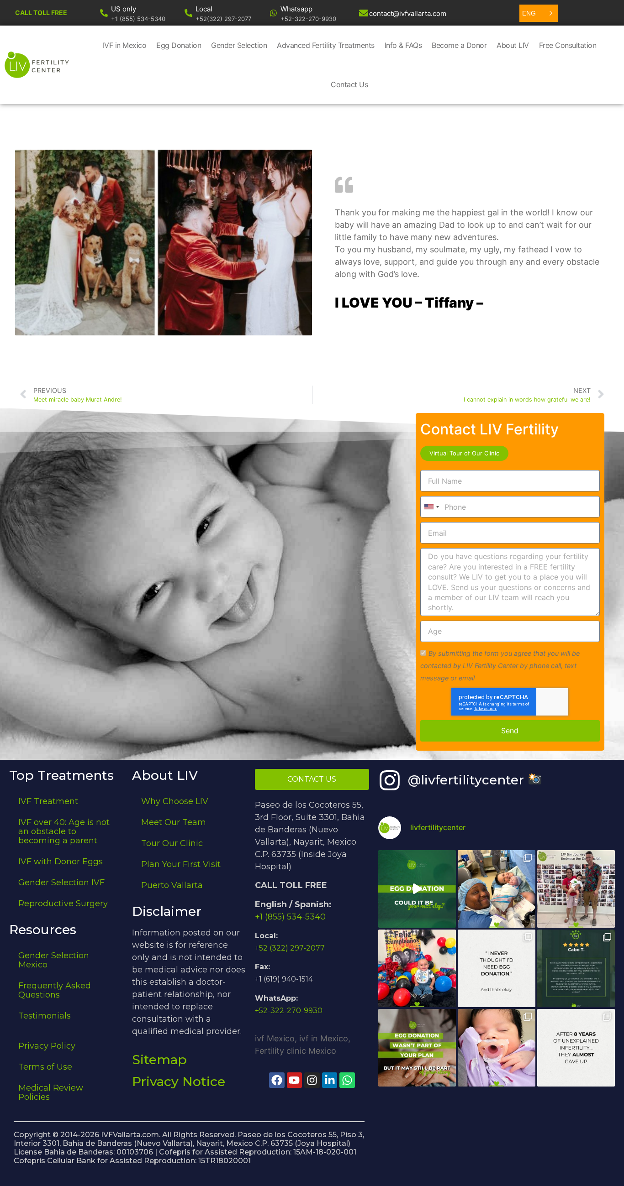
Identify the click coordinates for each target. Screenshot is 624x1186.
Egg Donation (178, 45)
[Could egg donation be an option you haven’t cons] (417, 889)
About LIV (513, 45)
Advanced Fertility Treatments (326, 45)
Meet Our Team (173, 822)
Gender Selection (239, 45)
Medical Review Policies (50, 1092)
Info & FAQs (403, 45)
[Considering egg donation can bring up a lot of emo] (417, 1048)
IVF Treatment (48, 801)
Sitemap (159, 1059)
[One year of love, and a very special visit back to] (576, 889)
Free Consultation (568, 45)
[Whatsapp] (273, 13)
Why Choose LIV (174, 801)
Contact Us (349, 84)
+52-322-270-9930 (289, 1010)
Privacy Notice (178, 1081)
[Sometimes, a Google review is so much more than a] (576, 1048)
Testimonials (44, 1016)
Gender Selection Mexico (53, 960)
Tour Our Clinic (172, 843)
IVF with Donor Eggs (60, 862)
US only (123, 9)
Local (204, 9)
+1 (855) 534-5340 (290, 917)
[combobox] (431, 506)
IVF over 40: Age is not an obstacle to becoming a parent (64, 831)
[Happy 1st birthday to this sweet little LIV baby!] (417, 968)
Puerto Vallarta (172, 885)
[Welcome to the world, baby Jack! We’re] (496, 889)
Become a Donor (459, 45)
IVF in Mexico (125, 45)
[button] (538, 13)
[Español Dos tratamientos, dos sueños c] (576, 968)
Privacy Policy (46, 1046)
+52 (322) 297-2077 (290, 948)
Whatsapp (296, 9)
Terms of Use (45, 1067)
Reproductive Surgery (63, 904)
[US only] (104, 13)
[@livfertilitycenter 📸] (389, 780)
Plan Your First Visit (181, 864)
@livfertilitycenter (468, 780)
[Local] (188, 13)
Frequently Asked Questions (54, 990)
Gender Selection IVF (61, 883)
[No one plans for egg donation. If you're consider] (496, 968)
